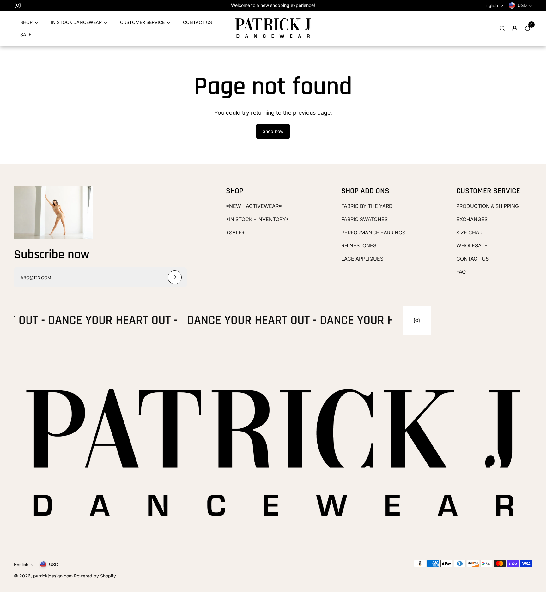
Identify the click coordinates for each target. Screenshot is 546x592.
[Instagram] (17, 5)
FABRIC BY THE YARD (367, 206)
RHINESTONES (358, 245)
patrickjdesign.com (53, 575)
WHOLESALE (472, 245)
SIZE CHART (471, 232)
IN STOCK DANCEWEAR (76, 22)
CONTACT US (197, 22)
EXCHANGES (472, 219)
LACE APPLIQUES (362, 259)
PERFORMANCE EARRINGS (373, 232)
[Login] (514, 28)
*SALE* (235, 232)
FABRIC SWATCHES (364, 219)
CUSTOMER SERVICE (142, 22)
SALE (25, 34)
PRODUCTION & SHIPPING (487, 206)
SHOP (26, 22)
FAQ (461, 272)
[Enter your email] (175, 277)
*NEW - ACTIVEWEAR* (254, 206)
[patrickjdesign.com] (273, 37)
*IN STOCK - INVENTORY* (257, 219)
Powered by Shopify (95, 575)
